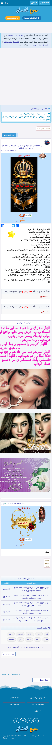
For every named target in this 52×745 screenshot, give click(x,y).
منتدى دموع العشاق (15, 35)
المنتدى (20, 634)
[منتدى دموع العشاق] (26, 10)
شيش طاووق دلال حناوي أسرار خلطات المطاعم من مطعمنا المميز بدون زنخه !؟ (31, 589)
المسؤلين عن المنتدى (37, 697)
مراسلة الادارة (14, 697)
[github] (23, 720)
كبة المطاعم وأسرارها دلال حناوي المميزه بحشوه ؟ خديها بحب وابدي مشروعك (31, 612)
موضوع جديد (11, 18)
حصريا (37, 639)
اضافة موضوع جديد (43, 128)
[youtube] (16, 720)
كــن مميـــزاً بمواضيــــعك (18, 647)
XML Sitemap (14, 704)
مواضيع (29, 634)
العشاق (11, 639)
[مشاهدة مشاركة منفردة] (4, 503)
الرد (46, 634)
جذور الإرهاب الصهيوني (35, 647)
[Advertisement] (26, 76)
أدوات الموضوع (10, 135)
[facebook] (36, 720)
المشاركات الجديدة (30, 18)
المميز (39, 634)
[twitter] (30, 720)
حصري (11, 634)
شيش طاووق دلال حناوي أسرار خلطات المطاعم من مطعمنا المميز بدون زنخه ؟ (31, 604)
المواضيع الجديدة (38, 704)
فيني (46, 639)
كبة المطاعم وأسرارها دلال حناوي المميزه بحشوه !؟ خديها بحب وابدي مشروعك (31, 597)
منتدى (29, 639)
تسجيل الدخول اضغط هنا (38, 45)
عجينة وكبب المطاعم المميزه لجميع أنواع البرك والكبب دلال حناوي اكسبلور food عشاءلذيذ (31, 619)
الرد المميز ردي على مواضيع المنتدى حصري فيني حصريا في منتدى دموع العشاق (22, 147)
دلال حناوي (6, 589)
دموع (20, 639)
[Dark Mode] (6, 3)
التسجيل (43, 2)
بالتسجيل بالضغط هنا (11, 42)
